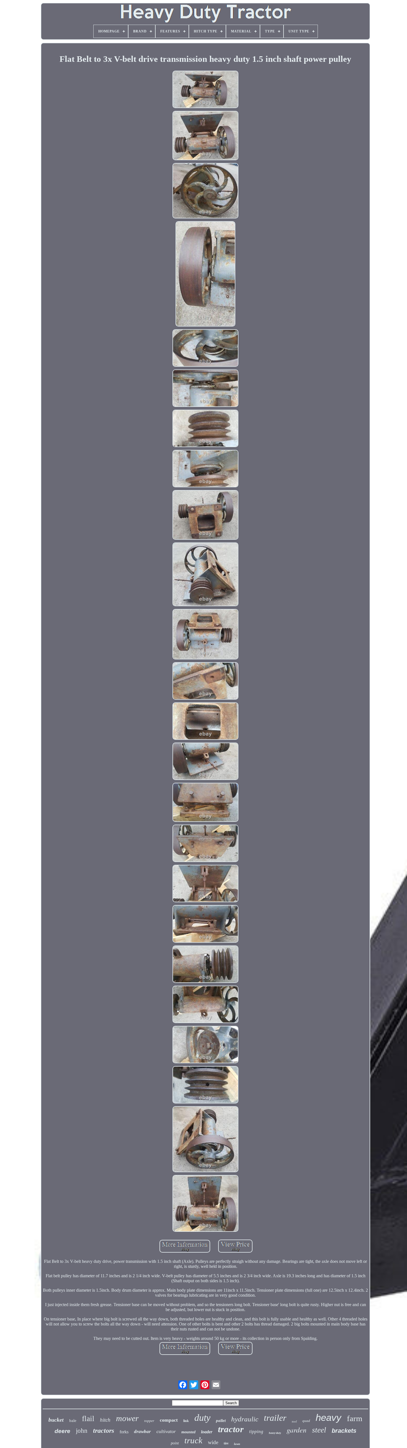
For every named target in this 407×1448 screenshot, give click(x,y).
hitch (105, 1420)
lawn (237, 1444)
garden (296, 1429)
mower (127, 1418)
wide (213, 1442)
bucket (56, 1420)
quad (306, 1421)
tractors (103, 1430)
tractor (231, 1429)
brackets (344, 1430)
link (186, 1421)
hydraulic (244, 1419)
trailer (275, 1418)
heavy (328, 1417)
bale (72, 1420)
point (175, 1443)
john (81, 1430)
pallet (221, 1420)
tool (294, 1421)
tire (226, 1443)
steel (319, 1430)
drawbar (142, 1431)
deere (62, 1431)
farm (354, 1418)
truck (193, 1440)
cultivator (166, 1431)
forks (124, 1431)
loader (206, 1431)
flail (88, 1418)
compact (169, 1420)
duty (202, 1418)
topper (149, 1421)
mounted (188, 1432)
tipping (256, 1431)
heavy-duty (275, 1432)
